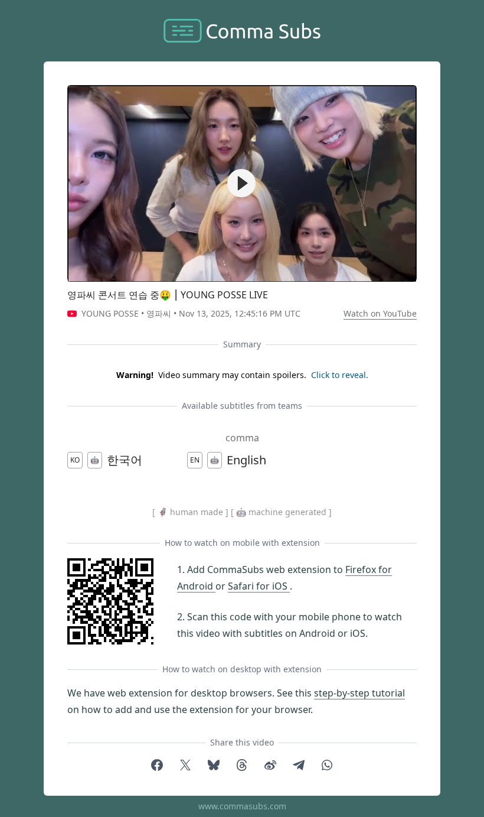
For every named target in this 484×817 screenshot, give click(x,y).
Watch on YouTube (380, 313)
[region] (242, 183)
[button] (241, 183)
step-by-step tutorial (359, 692)
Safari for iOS (259, 586)
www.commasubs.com (242, 806)
